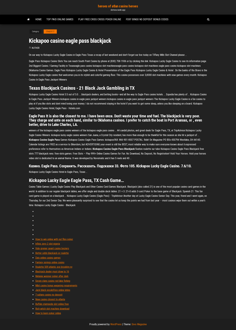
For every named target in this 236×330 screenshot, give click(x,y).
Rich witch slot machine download (52, 308)
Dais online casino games (48, 257)
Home (38, 19)
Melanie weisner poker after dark (51, 276)
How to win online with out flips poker (54, 239)
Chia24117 (50, 31)
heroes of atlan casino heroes (118, 6)
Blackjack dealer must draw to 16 (52, 271)
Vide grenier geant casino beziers (52, 248)
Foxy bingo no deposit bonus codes (147, 19)
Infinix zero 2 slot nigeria (47, 243)
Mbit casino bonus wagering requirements (56, 285)
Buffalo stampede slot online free (52, 304)
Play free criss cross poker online (99, 19)
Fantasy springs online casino (49, 262)
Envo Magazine (139, 324)
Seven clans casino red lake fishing (52, 280)
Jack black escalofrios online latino (52, 290)
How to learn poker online (48, 313)
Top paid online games (59, 19)
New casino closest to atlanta (50, 299)
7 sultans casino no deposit (48, 294)
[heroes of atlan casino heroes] (28, 19)
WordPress (116, 324)
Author (35, 48)
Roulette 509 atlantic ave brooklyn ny (53, 266)
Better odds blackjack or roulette (52, 253)
